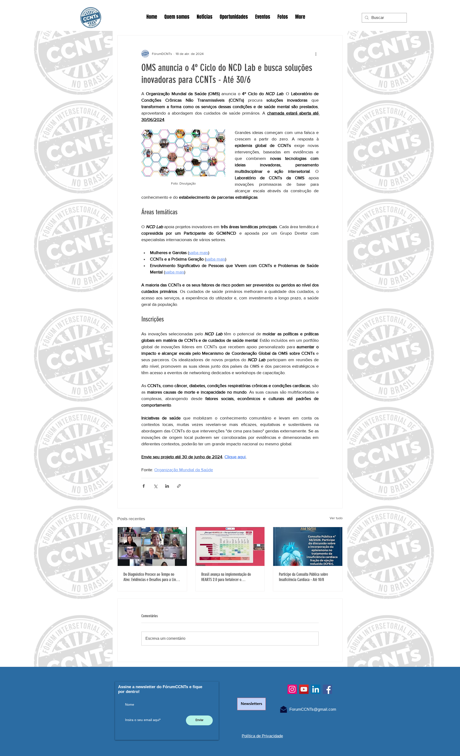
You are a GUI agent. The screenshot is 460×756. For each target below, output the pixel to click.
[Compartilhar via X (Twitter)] (155, 486)
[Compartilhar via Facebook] (143, 486)
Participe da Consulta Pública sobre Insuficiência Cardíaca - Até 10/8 (303, 577)
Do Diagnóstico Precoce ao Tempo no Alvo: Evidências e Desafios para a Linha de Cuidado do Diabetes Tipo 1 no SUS (151, 577)
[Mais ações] (316, 54)
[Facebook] (327, 689)
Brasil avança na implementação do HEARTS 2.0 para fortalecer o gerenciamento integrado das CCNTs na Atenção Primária (228, 577)
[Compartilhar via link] (179, 486)
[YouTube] (304, 689)
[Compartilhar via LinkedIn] (167, 486)
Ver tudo (336, 518)
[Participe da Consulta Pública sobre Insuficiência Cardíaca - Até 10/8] (307, 546)
